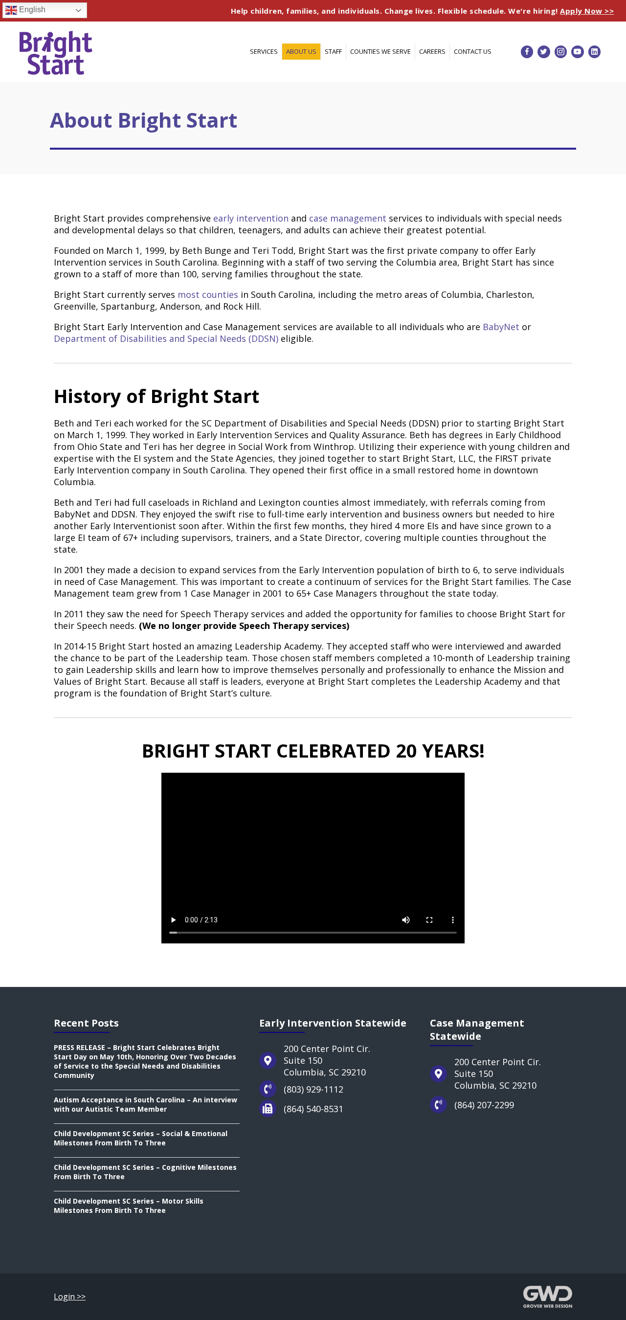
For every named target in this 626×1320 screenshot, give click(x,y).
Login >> (70, 1296)
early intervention (251, 218)
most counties (208, 294)
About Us (301, 51)
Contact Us (473, 51)
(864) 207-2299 (484, 1105)
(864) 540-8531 (313, 1109)
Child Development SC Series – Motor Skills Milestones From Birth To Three (128, 1205)
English (31, 9)
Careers (432, 51)
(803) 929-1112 (313, 1089)
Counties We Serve (380, 51)
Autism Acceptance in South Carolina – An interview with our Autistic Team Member (145, 1104)
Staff (333, 51)
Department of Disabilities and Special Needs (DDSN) (166, 338)
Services (264, 51)
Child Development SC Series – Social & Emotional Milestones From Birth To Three (140, 1138)
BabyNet (501, 327)
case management (347, 218)
